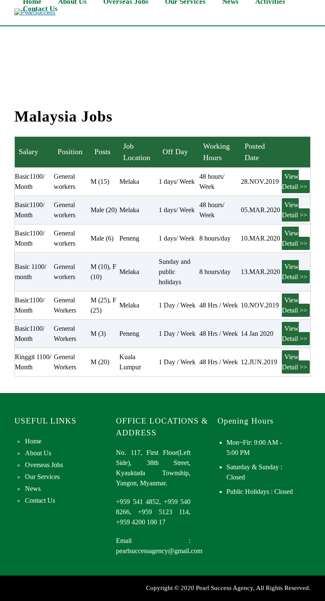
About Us (38, 453)
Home (33, 441)
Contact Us (40, 8)
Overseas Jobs (44, 464)
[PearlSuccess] (34, 12)
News (33, 488)
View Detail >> (294, 181)
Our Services (42, 476)
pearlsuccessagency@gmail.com (159, 550)
